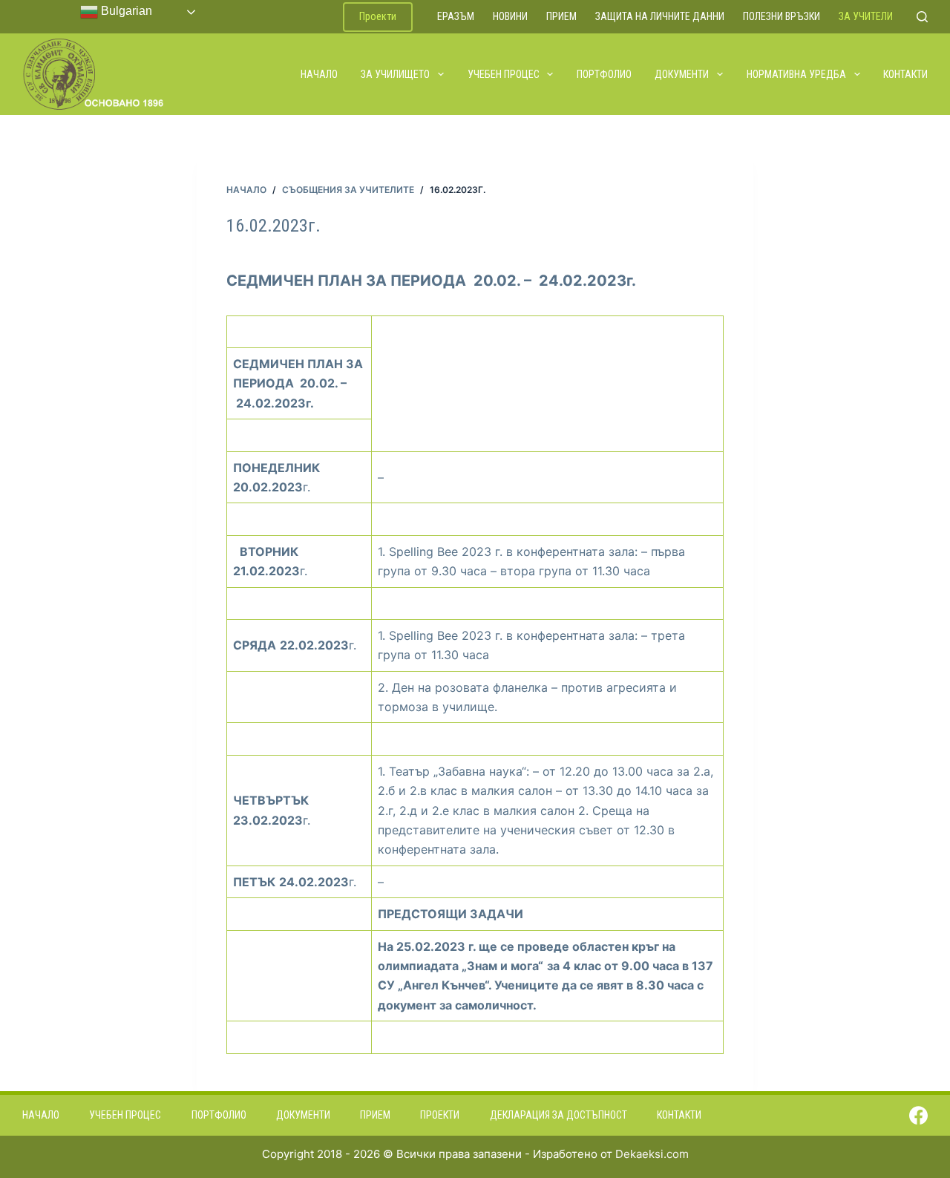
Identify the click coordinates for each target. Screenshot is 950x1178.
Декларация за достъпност (558, 1115)
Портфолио (604, 74)
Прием (561, 16)
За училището (395, 74)
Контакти (905, 74)
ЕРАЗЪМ (455, 16)
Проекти (377, 16)
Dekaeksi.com (652, 1154)
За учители (866, 16)
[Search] (922, 16)
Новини (510, 16)
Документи (682, 74)
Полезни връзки (781, 16)
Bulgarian (125, 10)
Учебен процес (504, 74)
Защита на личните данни (659, 16)
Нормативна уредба (796, 74)
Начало (319, 74)
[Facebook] (918, 1115)
